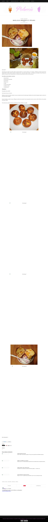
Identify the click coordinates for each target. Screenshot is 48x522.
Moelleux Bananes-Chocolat (21, 453)
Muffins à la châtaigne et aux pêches (22, 460)
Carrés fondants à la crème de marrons (23, 474)
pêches (17, 481)
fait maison (9, 481)
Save (25, 485)
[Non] (46, 519)
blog (6, 481)
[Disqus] (24, 498)
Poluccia (39, 485)
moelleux (13, 481)
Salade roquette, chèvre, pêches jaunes (23, 467)
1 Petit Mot (9, 485)
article (3, 481)
